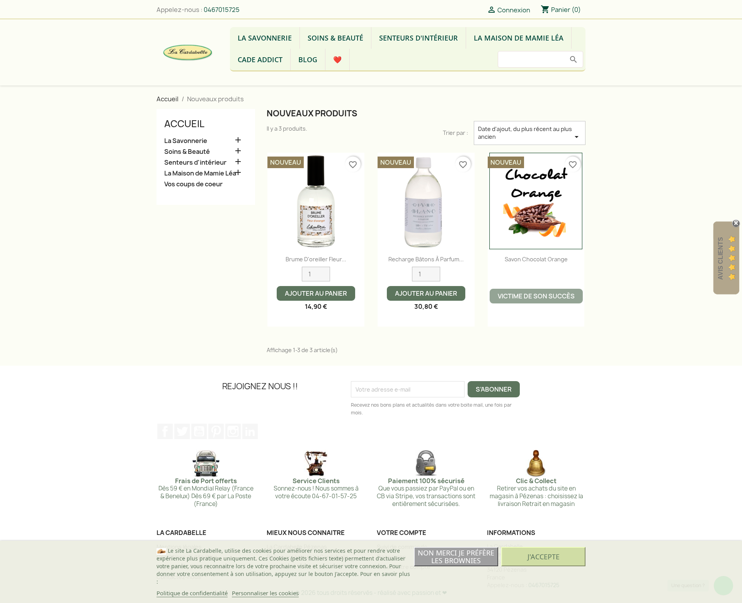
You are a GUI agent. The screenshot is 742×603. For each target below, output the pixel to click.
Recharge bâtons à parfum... (426, 259)
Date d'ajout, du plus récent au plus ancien (529, 133)
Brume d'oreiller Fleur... (316, 259)
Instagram (233, 431)
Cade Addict (260, 59)
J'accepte (544, 556)
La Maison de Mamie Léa (518, 38)
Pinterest (216, 431)
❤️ (337, 59)
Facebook (165, 431)
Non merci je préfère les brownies (456, 556)
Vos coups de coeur (193, 184)
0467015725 (222, 9)
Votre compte (401, 532)
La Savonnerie (265, 38)
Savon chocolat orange (536, 259)
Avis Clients (720, 258)
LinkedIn (250, 431)
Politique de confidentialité (192, 593)
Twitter (182, 431)
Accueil (184, 123)
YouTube (199, 431)
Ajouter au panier (316, 293)
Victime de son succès (536, 296)
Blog (307, 59)
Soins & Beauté (335, 38)
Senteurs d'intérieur (418, 38)
